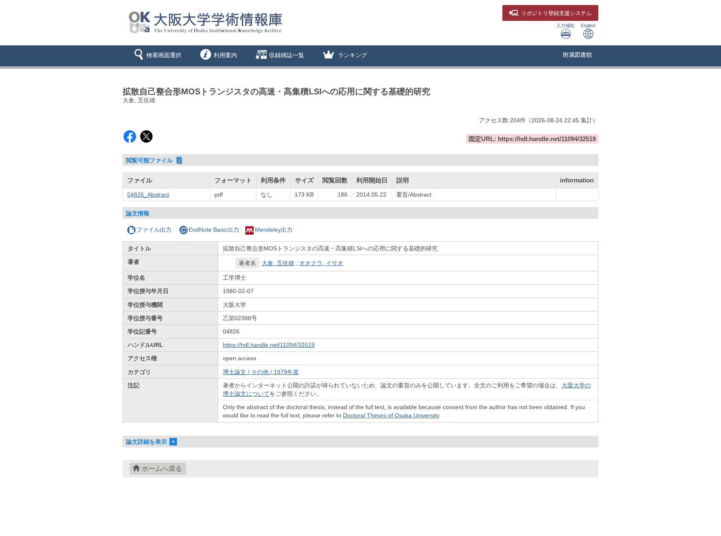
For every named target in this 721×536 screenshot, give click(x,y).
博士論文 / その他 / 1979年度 (261, 372)
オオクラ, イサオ (321, 263)
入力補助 (565, 25)
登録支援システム (556, 13)
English (588, 25)
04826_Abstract (148, 194)
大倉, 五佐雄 (278, 263)
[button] (156, 56)
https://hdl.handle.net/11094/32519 (269, 344)
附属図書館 (577, 54)
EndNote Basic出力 (214, 229)
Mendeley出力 (273, 229)
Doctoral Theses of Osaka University (391, 415)
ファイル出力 (153, 229)
